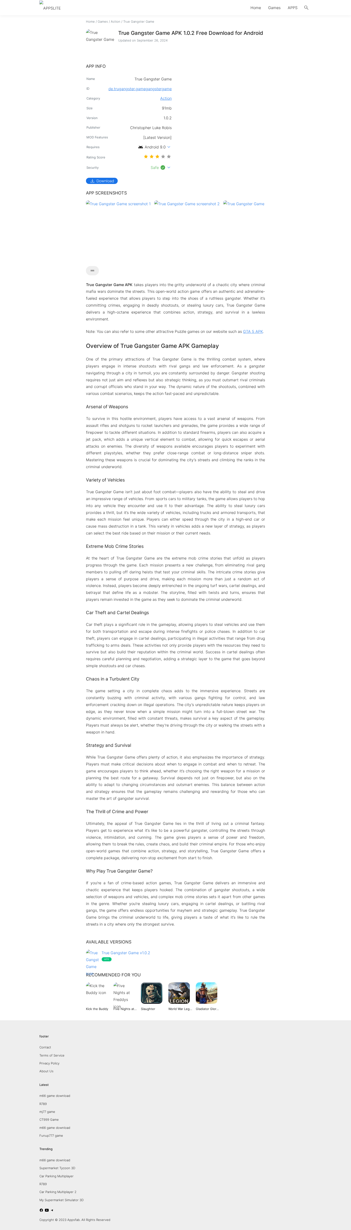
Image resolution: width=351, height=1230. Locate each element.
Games (274, 7)
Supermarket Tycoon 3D (57, 1168)
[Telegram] (52, 1211)
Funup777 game (51, 1135)
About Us (46, 1071)
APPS (293, 7)
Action (115, 21)
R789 (43, 1104)
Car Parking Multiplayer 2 (57, 1192)
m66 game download (54, 1096)
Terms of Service (51, 1055)
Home (255, 7)
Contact (45, 1047)
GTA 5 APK (253, 331)
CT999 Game (49, 1119)
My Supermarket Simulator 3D (61, 1200)
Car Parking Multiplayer (56, 1176)
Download (102, 181)
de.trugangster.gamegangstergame (140, 88)
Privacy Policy (49, 1063)
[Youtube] (47, 1211)
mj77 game (47, 1112)
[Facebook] (41, 1211)
